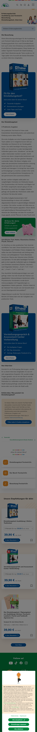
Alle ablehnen (18, 729)
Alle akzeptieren (17, 720)
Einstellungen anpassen (18, 724)
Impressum (23, 716)
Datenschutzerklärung (10, 703)
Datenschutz (14, 716)
